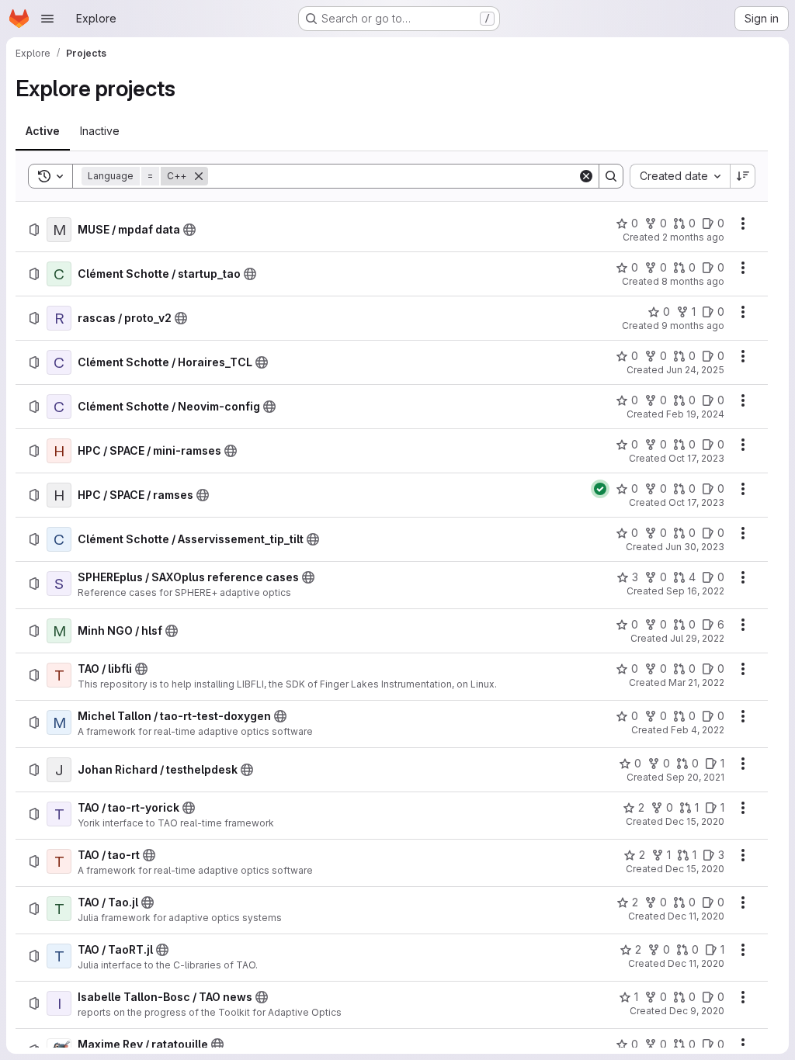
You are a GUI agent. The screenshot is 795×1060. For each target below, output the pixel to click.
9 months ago (692, 325)
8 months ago (692, 281)
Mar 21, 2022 (696, 682)
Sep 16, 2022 (695, 591)
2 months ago (693, 237)
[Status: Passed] (600, 489)
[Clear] (586, 176)
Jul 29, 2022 (697, 638)
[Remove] (198, 176)
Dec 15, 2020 (694, 821)
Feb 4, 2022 (697, 730)
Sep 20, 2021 (695, 777)
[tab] (43, 131)
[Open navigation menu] (47, 18)
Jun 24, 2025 (695, 370)
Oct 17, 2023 (696, 458)
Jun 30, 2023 (694, 547)
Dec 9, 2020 (696, 1011)
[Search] (611, 176)
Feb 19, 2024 (695, 414)
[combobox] (680, 176)
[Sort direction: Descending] (743, 176)
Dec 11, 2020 (696, 916)
